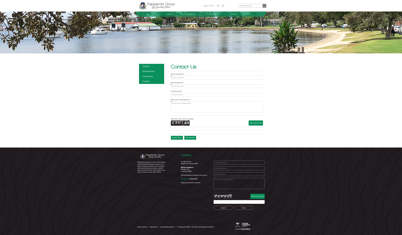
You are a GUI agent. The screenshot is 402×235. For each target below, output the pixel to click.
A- (218, 6)
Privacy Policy (142, 227)
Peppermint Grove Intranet (190, 183)
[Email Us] (228, 6)
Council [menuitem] (145, 66)
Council (169, 14)
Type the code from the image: (182, 119)
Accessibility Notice (167, 227)
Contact (233, 14)
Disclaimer (153, 227)
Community (211, 14)
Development (190, 14)
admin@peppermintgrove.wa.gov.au (194, 175)
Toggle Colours (208, 6)
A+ (223, 6)
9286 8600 (193, 179)
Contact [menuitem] (146, 81)
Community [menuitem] (147, 76)
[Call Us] (233, 6)
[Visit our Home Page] (156, 6)
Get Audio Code (256, 123)
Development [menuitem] (148, 71)
